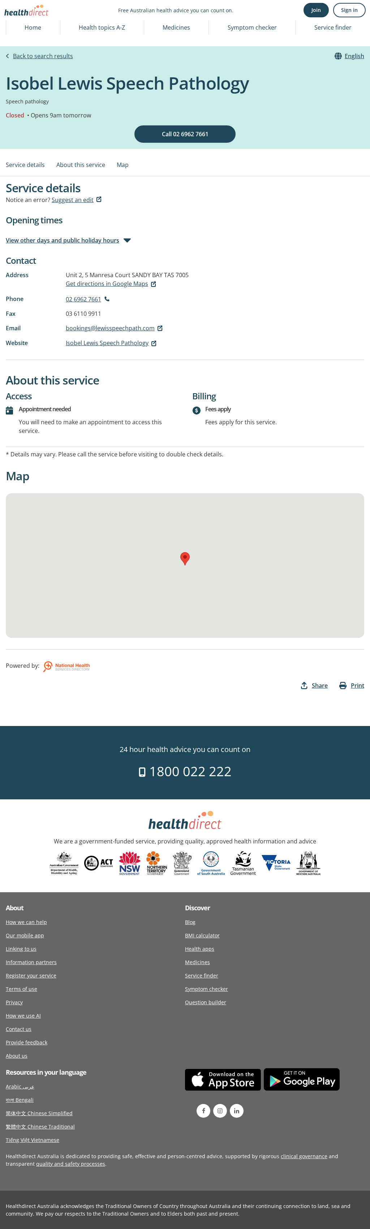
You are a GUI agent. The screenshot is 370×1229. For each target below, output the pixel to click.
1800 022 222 (189, 771)
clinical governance (304, 1156)
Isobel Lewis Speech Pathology (107, 343)
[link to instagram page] (220, 1111)
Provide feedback (26, 1042)
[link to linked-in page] (237, 1111)
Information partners (31, 962)
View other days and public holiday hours (62, 240)
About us (16, 1055)
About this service (80, 165)
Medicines (176, 27)
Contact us (18, 1029)
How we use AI (23, 1015)
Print (357, 685)
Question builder (205, 1002)
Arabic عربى (20, 1086)
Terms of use (21, 988)
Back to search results (43, 56)
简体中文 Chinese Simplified (39, 1113)
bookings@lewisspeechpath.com (110, 328)
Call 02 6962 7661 (185, 134)
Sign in (349, 10)
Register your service (31, 975)
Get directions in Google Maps (107, 284)
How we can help (26, 922)
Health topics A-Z (102, 27)
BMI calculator (202, 935)
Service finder (333, 27)
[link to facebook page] (203, 1111)
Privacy (14, 1002)
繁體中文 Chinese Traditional (40, 1126)
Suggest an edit (73, 200)
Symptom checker (252, 27)
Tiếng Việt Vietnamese (32, 1139)
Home (33, 27)
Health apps (199, 948)
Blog (190, 922)
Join (316, 10)
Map (123, 165)
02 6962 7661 (83, 299)
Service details (25, 165)
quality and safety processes (70, 1163)
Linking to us (21, 948)
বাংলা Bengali (20, 1099)
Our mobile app (25, 935)
